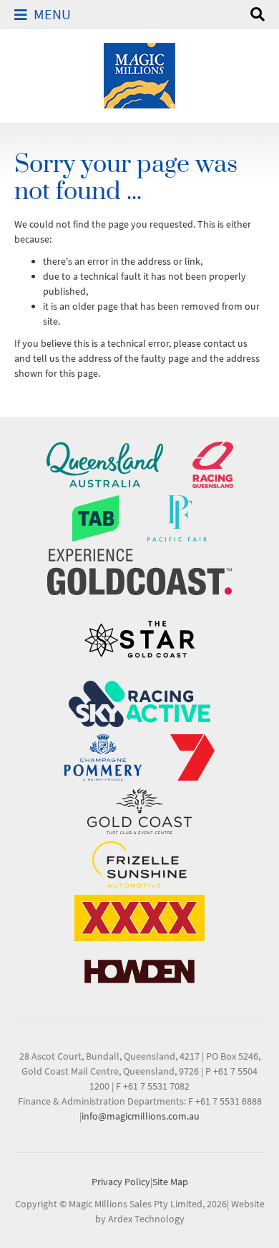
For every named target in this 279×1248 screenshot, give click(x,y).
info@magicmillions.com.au (141, 1116)
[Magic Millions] (139, 74)
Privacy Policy (121, 1181)
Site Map (170, 1181)
